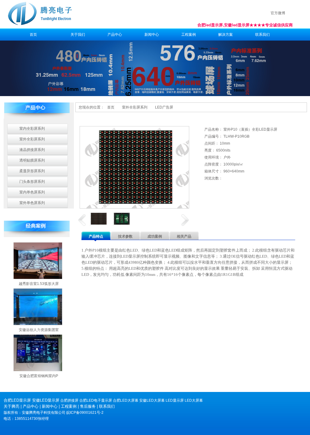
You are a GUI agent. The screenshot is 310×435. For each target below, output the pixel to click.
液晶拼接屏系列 (32, 150)
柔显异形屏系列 (32, 171)
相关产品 (184, 236)
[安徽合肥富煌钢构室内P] (37, 352)
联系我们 (262, 34)
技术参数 (125, 236)
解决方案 (225, 34)
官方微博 (278, 13)
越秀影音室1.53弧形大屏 (39, 284)
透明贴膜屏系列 (32, 160)
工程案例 (188, 34)
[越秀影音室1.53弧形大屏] (37, 260)
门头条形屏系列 (32, 181)
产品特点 (96, 236)
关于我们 (78, 34)
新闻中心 (151, 34)
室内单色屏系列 (32, 192)
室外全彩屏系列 (32, 139)
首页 (33, 34)
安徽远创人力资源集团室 (39, 330)
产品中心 (114, 34)
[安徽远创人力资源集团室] (37, 306)
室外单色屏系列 (32, 203)
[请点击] (82, 220)
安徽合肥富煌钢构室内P (38, 376)
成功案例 (154, 236)
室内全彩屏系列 (32, 128)
